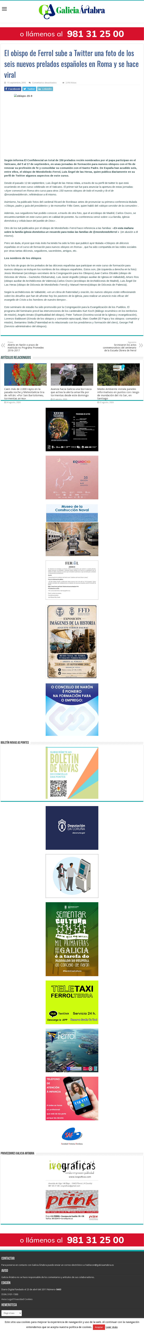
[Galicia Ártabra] (72, 11)
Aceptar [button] (99, 1327)
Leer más (112, 1327)
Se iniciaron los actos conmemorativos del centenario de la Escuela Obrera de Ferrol (119, 346)
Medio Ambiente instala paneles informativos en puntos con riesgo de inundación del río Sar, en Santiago (118, 393)
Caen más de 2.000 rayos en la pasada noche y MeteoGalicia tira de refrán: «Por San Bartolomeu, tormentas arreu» (24, 393)
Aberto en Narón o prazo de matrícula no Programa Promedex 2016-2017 (26, 346)
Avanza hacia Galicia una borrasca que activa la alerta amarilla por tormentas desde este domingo (71, 392)
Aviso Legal (7, 1299)
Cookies (28, 1299)
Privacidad (18, 1299)
